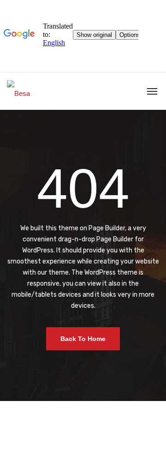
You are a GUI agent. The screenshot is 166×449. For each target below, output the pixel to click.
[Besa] (18, 91)
